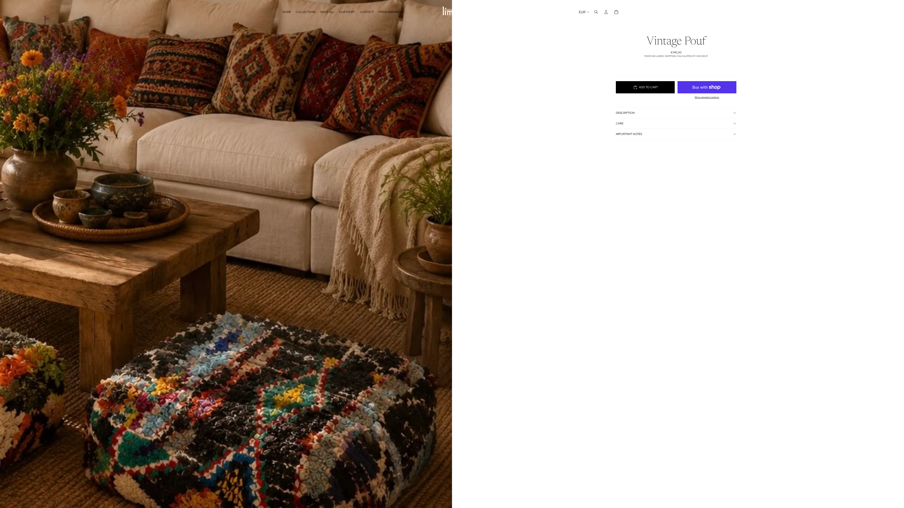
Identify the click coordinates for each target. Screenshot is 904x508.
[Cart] (616, 12)
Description (625, 113)
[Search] (596, 12)
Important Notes (629, 134)
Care (619, 123)
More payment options (707, 97)
